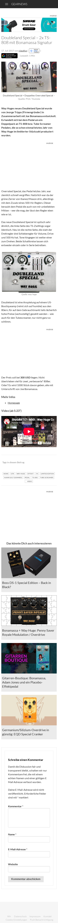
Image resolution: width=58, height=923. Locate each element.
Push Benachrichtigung (41, 919)
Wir (9, 916)
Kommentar (15, 806)
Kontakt (48, 916)
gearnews (19, 4)
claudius (23, 50)
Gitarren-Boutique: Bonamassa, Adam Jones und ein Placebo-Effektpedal (24, 682)
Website (13, 864)
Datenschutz (20, 916)
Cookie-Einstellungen (16, 919)
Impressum (35, 916)
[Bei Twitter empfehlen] (50, 462)
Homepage (14, 402)
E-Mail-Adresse (17, 849)
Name (12, 834)
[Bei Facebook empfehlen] (38, 462)
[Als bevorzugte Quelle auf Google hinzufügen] (9, 55)
